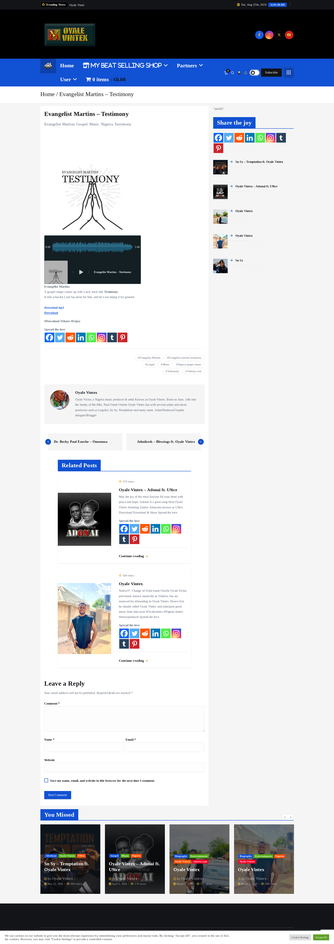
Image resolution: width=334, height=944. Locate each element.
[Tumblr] (112, 337)
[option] (70, 859)
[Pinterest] (122, 337)
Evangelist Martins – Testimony (96, 94)
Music (94, 124)
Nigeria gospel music (189, 364)
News (243, 861)
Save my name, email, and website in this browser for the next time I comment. (102, 780)
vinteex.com (136, 861)
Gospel (82, 124)
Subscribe (271, 72)
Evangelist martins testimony (185, 357)
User (65, 79)
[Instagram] (102, 337)
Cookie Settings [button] (300, 937)
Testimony (122, 124)
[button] (285, 817)
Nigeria (107, 124)
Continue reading (132, 556)
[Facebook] (49, 337)
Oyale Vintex (86, 392)
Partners (187, 65)
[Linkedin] (81, 337)
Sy (262, 861)
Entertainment (134, 856)
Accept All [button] (321, 937)
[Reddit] (70, 337)
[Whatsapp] (91, 337)
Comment (52, 703)
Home (67, 65)
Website (49, 760)
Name (49, 739)
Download (51, 312)
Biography (117, 856)
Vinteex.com (194, 371)
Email (131, 739)
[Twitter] (60, 337)
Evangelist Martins (59, 124)
